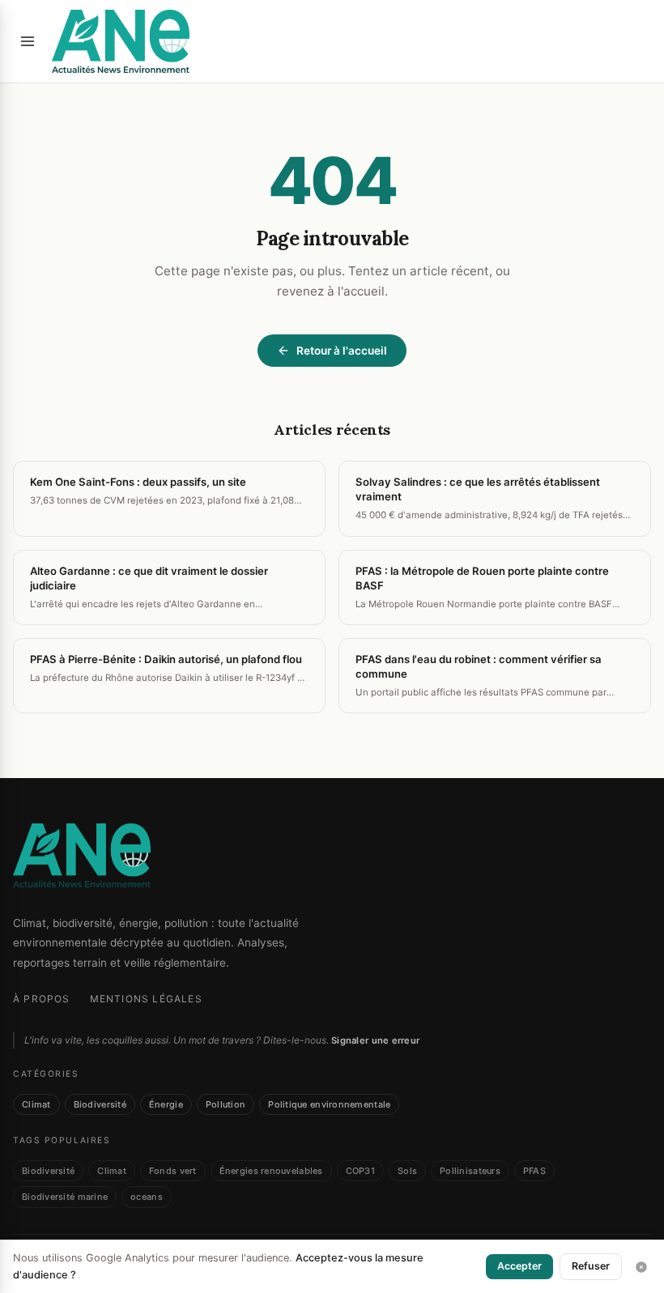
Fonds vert (173, 1170)
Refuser (591, 1266)
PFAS (534, 1170)
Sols (407, 1170)
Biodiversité (100, 1104)
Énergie (166, 1104)
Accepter (519, 1266)
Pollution (225, 1104)
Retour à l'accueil (341, 350)
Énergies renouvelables (271, 1170)
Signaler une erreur (375, 1040)
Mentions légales (146, 999)
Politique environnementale (329, 1104)
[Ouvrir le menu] (27, 41)
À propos (41, 999)
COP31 (360, 1170)
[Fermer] (641, 1267)
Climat (36, 1104)
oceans (146, 1196)
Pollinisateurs (470, 1170)
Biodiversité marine (65, 1196)
